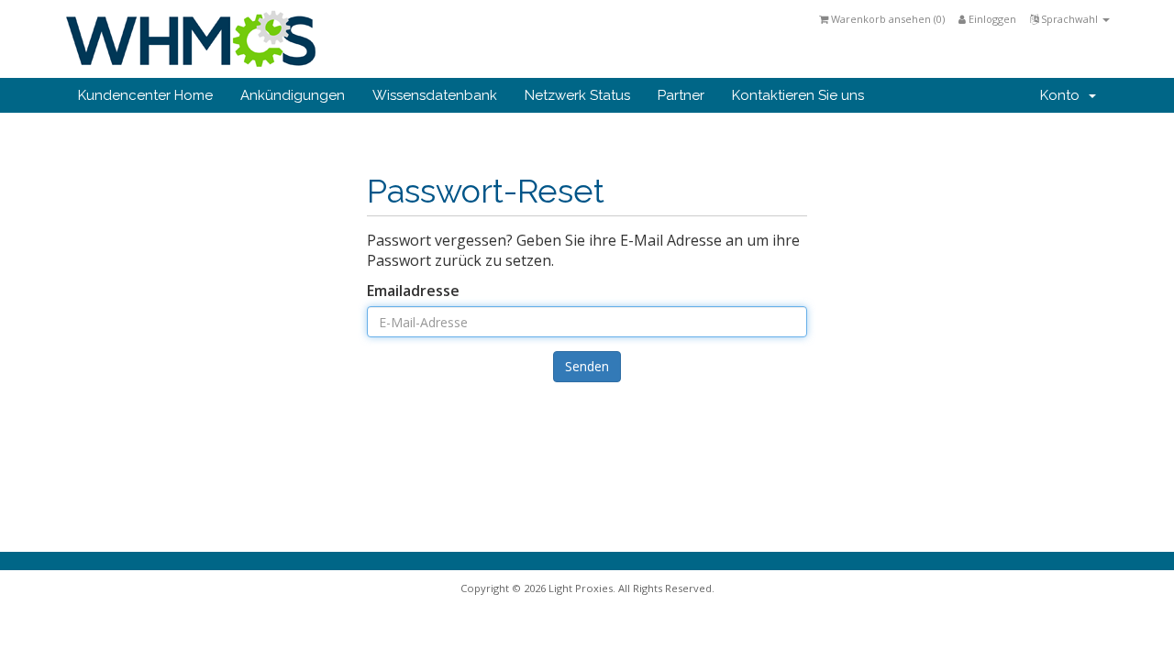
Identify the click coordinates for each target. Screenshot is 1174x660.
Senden (587, 366)
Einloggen (991, 19)
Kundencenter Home (145, 95)
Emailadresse (413, 290)
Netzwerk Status (577, 95)
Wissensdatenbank (434, 95)
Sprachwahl (1069, 19)
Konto (1063, 95)
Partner (681, 95)
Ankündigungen (292, 95)
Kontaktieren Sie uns (798, 95)
